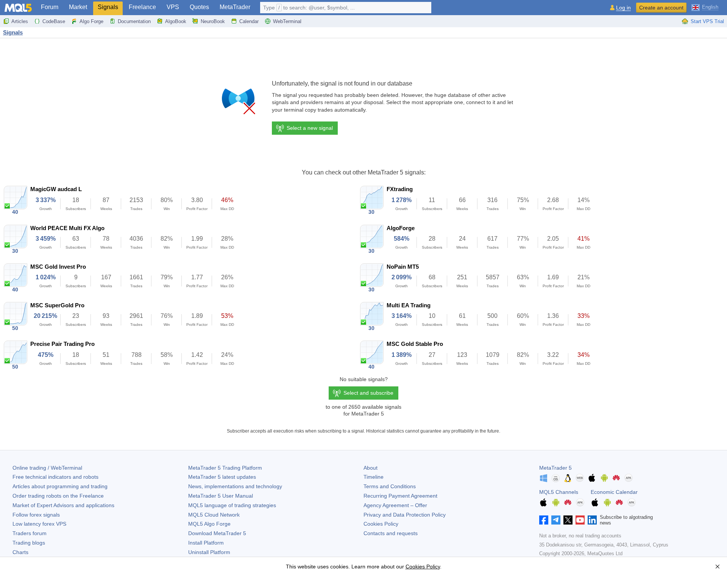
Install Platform (206, 543)
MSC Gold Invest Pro (58, 266)
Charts (20, 552)
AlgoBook (175, 21)
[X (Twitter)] (568, 520)
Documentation (134, 21)
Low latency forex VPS (39, 524)
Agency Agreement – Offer (395, 505)
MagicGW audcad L (56, 189)
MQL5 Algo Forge (209, 524)
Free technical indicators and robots (55, 477)
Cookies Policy (381, 524)
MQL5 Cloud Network (214, 515)
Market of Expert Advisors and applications (63, 505)
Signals (108, 7)
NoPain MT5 (403, 266)
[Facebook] (543, 520)
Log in (623, 8)
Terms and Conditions (390, 486)
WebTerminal (287, 21)
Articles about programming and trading (60, 486)
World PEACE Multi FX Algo (67, 228)
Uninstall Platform (209, 552)
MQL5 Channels (558, 492)
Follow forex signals (36, 515)
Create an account (661, 8)
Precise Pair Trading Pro (62, 344)
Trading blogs (28, 543)
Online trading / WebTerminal (47, 468)
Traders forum (29, 533)
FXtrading (400, 189)
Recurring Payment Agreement (400, 496)
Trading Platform (225, 468)
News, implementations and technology (235, 486)
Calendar (249, 21)
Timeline (374, 477)
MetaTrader (235, 7)
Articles (19, 21)
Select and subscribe (368, 393)
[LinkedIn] (592, 520)
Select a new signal (310, 128)
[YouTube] (580, 520)
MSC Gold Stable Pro (415, 344)
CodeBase (53, 21)
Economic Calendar (614, 492)
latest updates (222, 477)
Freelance (142, 7)
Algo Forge (91, 21)
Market (78, 7)
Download (217, 533)
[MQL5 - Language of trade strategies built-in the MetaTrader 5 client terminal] (18, 7)
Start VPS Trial (707, 21)
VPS (173, 7)
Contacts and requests (391, 533)
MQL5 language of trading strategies (232, 505)
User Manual (220, 496)
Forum (49, 7)
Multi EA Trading (409, 305)
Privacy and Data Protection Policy (405, 515)
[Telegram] (555, 520)
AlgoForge (401, 228)
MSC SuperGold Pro (57, 305)
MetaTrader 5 (555, 468)
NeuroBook (213, 21)
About (371, 468)
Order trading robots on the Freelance (58, 496)
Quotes (199, 7)
